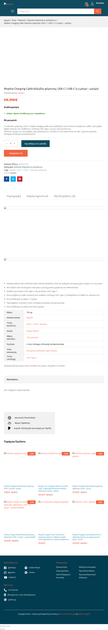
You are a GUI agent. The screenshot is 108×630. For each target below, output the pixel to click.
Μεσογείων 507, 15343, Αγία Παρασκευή (21, 595)
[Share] (4, 626)
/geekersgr (12, 568)
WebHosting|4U (84, 614)
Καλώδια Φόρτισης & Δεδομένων (28, 167)
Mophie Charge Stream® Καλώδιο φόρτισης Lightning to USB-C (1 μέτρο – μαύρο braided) (19, 536)
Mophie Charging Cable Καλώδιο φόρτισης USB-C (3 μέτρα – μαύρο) (19, 487)
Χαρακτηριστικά (37, 196)
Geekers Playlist (34, 568)
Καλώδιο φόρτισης (38, 170)
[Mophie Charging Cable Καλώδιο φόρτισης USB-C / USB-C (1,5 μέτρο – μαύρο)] (6, 179)
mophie (12, 170)
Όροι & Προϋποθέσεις (87, 571)
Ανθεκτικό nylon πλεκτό (46, 350)
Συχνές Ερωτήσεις (62, 571)
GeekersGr (12, 577)
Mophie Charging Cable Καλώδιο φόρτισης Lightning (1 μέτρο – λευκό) (87, 487)
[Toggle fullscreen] (6, 626)
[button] (16, 482)
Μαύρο (36, 331)
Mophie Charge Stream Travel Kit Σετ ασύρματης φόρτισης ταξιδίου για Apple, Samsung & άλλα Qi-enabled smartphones (53, 537)
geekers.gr (12, 600)
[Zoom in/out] (9, 626)
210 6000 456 (13, 590)
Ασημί (28, 331)
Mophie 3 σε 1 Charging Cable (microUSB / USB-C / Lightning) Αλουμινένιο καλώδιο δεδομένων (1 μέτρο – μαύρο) (53, 488)
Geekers (32, 572)
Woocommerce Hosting (67, 614)
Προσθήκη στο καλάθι (35, 143)
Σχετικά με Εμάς (61, 567)
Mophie (21, 93)
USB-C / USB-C (23, 170)
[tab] (14, 197)
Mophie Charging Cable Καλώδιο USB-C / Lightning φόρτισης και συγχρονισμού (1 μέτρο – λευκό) (87, 537)
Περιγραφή (14, 196)
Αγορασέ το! (15, 153)
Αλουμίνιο (30, 350)
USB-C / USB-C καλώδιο (36, 324)
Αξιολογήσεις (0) (64, 196)
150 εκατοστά (32, 337)
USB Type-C (31, 357)
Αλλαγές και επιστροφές (87, 567)
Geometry (53, 614)
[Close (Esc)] (1, 626)
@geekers (11, 572)
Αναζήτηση (97, 11)
